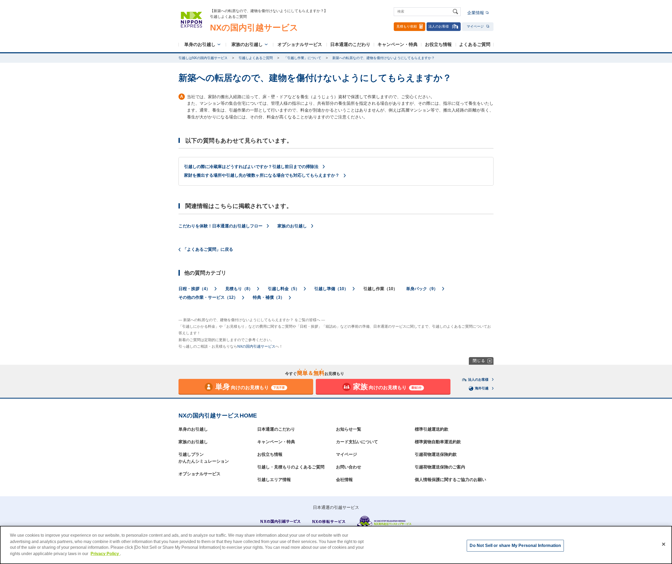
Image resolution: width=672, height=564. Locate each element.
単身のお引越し (200, 44)
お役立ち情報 (438, 44)
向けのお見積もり (250, 387)
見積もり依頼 (406, 26)
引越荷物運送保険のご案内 (440, 467)
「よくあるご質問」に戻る (208, 249)
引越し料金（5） (284, 288)
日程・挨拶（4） (194, 288)
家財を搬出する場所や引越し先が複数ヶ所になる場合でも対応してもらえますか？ (261, 175)
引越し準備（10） (331, 288)
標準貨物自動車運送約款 (438, 442)
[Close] (663, 544)
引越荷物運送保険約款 (436, 454)
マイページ (475, 26)
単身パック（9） (422, 288)
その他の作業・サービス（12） (208, 297)
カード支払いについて (357, 442)
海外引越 (482, 388)
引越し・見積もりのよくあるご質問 (290, 467)
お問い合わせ (348, 467)
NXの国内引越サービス (256, 346)
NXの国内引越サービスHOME (217, 415)
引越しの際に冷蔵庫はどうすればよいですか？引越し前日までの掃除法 (251, 166)
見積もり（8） (239, 288)
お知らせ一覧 (348, 429)
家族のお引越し (247, 44)
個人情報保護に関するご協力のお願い (450, 479)
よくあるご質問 (474, 44)
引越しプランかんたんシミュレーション (203, 457)
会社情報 (344, 479)
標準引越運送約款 (431, 429)
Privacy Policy (105, 553)
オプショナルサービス (299, 44)
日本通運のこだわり (350, 44)
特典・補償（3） (269, 297)
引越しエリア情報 (274, 479)
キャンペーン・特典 (397, 44)
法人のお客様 (438, 26)
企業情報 (475, 13)
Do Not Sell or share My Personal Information (515, 545)
